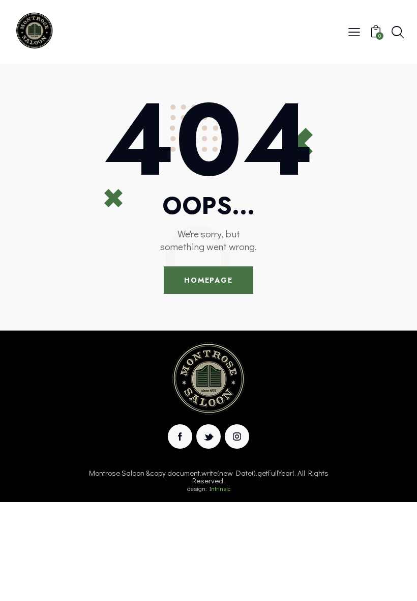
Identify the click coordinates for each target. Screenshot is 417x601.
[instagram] (237, 436)
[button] (354, 30)
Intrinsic (220, 488)
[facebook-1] (180, 436)
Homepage (208, 280)
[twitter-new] (208, 436)
